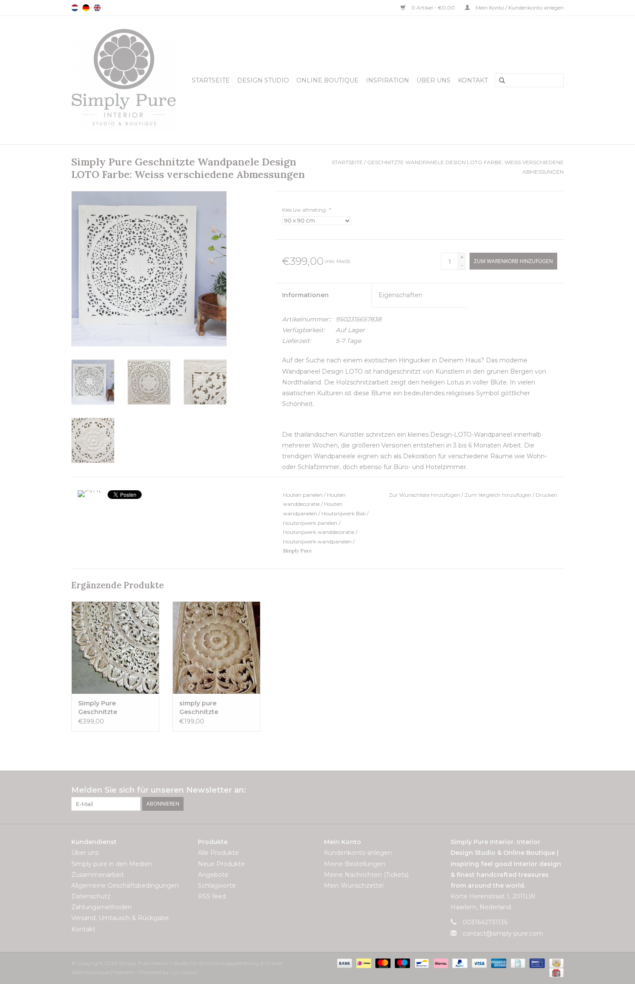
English (97, 7)
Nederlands (74, 7)
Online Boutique (327, 80)
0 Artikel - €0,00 (433, 7)
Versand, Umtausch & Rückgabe (120, 918)
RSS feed (212, 896)
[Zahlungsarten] (343, 962)
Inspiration (387, 80)
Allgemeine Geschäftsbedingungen (125, 885)
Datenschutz (91, 896)
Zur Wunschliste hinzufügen (425, 495)
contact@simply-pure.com (503, 933)
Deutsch (86, 7)
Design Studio (263, 80)
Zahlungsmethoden (101, 907)
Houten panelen (303, 495)
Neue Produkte (221, 864)
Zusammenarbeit (97, 875)
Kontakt (473, 80)
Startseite (211, 80)
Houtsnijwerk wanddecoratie (318, 532)
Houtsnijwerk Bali (343, 513)
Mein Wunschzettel (354, 885)
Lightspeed (183, 972)
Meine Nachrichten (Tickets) (366, 875)
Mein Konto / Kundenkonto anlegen (519, 7)
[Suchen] (499, 80)
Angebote (213, 875)
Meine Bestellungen (354, 864)
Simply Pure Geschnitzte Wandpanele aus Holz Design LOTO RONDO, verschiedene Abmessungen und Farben (113, 707)
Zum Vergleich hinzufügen (498, 495)
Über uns (433, 80)
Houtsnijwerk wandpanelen (317, 541)
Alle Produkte (218, 853)
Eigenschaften (400, 295)
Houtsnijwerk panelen (310, 523)
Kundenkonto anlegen (358, 853)
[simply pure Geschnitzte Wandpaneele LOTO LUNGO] (216, 647)
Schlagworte (217, 885)
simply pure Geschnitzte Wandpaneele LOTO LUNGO (211, 707)
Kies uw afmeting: (306, 209)
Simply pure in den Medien (111, 864)
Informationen (305, 295)
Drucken (546, 495)
